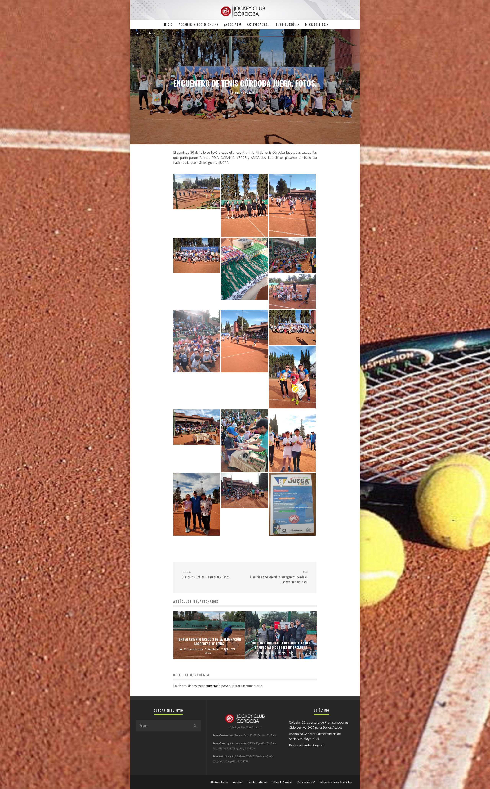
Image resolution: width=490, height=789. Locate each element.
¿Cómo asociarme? (306, 782)
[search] (195, 725)
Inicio (168, 24)
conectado (213, 686)
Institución (286, 24)
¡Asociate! (232, 24)
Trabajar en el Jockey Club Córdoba (335, 782)
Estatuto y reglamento (258, 782)
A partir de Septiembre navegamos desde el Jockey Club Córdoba (279, 577)
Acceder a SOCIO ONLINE (199, 24)
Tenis (236, 92)
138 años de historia (219, 782)
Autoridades (238, 782)
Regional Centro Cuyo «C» (307, 745)
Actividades (257, 24)
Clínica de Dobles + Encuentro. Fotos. (206, 574)
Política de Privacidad (282, 782)
